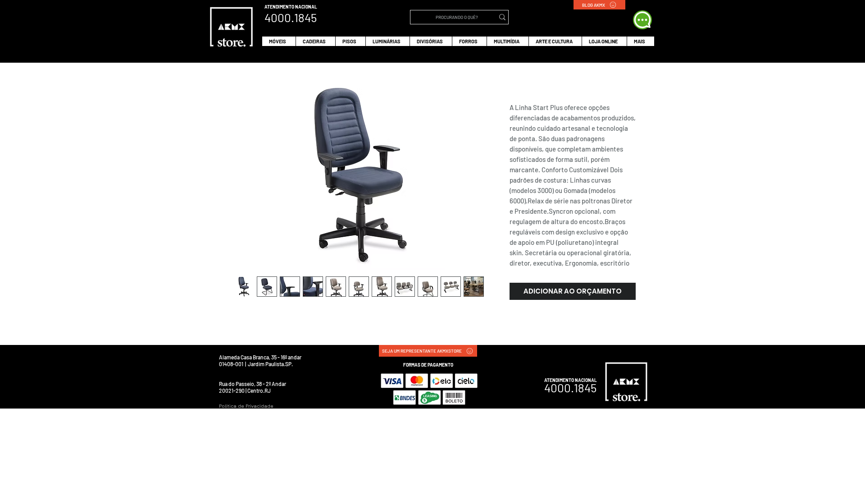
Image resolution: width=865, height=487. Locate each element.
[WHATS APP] (642, 19)
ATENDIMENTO (279, 6)
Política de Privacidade (246, 406)
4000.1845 (570, 388)
